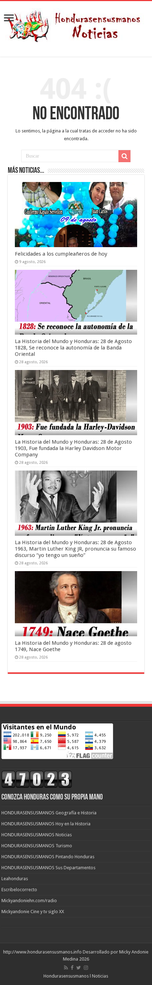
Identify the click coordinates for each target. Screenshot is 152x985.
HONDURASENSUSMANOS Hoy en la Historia (45, 823)
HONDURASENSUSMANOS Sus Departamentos (48, 867)
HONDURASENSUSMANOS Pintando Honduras (47, 856)
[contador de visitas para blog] (36, 779)
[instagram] (86, 967)
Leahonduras (14, 878)
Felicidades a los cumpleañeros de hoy (61, 254)
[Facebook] (72, 967)
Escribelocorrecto (19, 889)
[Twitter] (79, 967)
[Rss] (66, 967)
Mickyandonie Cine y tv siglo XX (32, 911)
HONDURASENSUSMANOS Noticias (36, 834)
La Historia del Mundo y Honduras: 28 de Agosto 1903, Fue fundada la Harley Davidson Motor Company (73, 448)
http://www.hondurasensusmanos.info (42, 952)
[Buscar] (124, 156)
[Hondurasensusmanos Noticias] (76, 23)
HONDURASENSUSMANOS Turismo (36, 845)
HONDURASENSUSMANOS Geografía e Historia (49, 812)
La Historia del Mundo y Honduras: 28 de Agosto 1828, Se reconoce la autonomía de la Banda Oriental (73, 347)
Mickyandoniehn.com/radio (29, 900)
